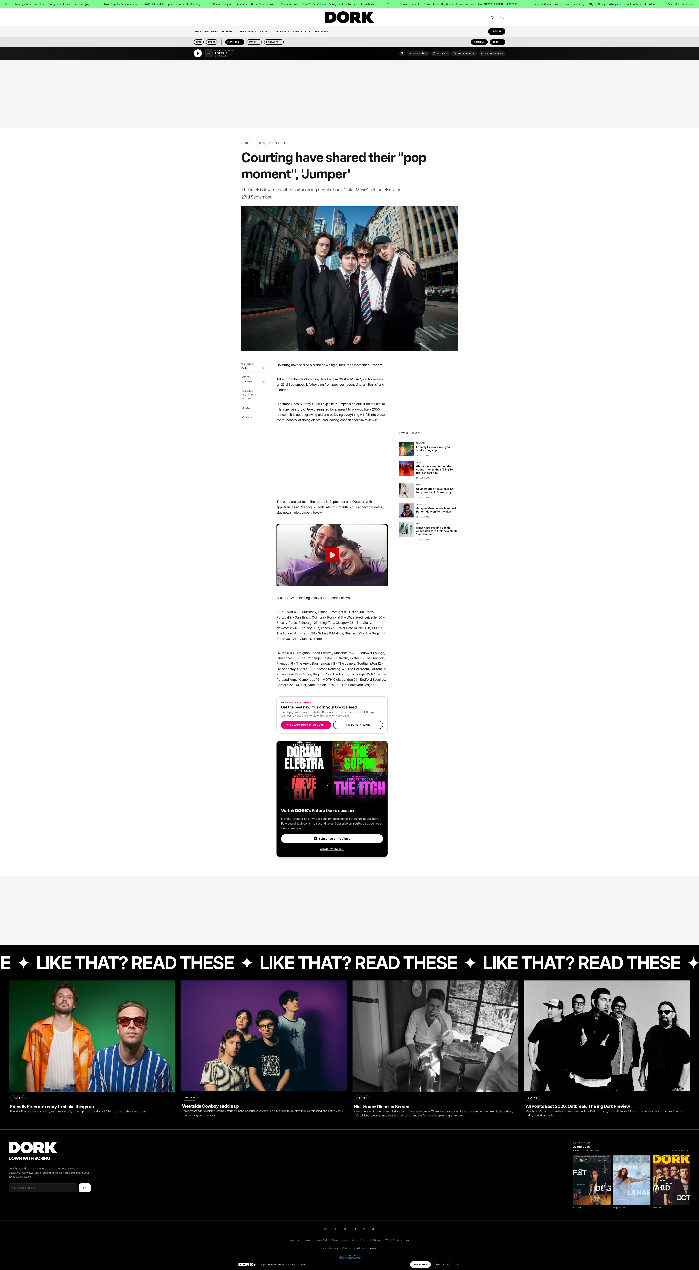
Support (308, 1240)
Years (365, 1240)
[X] (345, 1229)
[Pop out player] (402, 53)
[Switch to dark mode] (492, 17)
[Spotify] (364, 1229)
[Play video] (332, 555)
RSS (386, 1240)
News (262, 143)
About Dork (322, 1240)
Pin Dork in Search (358, 724)
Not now (442, 1264)
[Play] (198, 53)
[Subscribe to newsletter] (85, 1187)
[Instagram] (326, 1229)
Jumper (375, 365)
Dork (244, 368)
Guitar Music (350, 379)
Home (246, 143)
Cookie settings (401, 1240)
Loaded (283, 390)
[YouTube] (354, 1229)
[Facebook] (335, 1229)
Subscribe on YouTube (334, 838)
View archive (681, 1150)
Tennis (372, 384)
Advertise (295, 1240)
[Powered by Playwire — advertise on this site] (349, 1257)
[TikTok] (373, 1229)
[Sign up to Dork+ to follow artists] (263, 368)
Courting (246, 381)
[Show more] (458, 1264)
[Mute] (410, 53)
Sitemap (376, 1240)
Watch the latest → (332, 848)
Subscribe (420, 1264)
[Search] (502, 17)
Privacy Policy (339, 1240)
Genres (355, 1240)
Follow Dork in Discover (305, 724)
